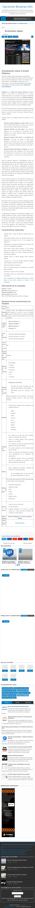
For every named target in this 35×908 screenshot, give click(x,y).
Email (16, 36)
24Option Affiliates (20, 523)
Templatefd (23, 905)
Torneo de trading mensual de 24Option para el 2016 (20, 867)
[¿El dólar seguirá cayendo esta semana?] (4, 776)
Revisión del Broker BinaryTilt (15, 755)
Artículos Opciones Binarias (21, 688)
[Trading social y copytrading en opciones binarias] (4, 766)
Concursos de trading (22, 690)
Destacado (28, 702)
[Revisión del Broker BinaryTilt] (4, 757)
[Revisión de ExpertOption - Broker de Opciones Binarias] (4, 739)
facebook (30, 569)
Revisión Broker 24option (14, 31)
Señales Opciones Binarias (9, 697)
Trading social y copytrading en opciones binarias (19, 764)
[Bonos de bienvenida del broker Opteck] (4, 708)
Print (10, 36)
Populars (7, 702)
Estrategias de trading (24, 693)
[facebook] (12, 1)
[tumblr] (20, 1)
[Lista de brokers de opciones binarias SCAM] (4, 749)
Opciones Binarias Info (17, 6)
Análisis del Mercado (7, 688)
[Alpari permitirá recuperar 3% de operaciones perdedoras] (4, 719)
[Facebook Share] (9, 539)
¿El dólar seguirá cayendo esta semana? (19, 774)
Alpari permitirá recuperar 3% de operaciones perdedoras (20, 717)
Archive (17, 702)
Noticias (4, 695)
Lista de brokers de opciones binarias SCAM (20, 747)
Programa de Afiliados (22, 695)
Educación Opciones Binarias (9, 693)
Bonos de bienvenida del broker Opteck (18, 706)
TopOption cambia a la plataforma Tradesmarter (13, 851)
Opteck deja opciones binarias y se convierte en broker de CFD (17, 23)
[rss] (23, 1)
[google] (15, 1)
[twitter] (17, 1)
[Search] (33, 18)
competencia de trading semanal (16, 278)
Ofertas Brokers (12, 695)
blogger (23, 569)
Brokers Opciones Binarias (13, 536)
